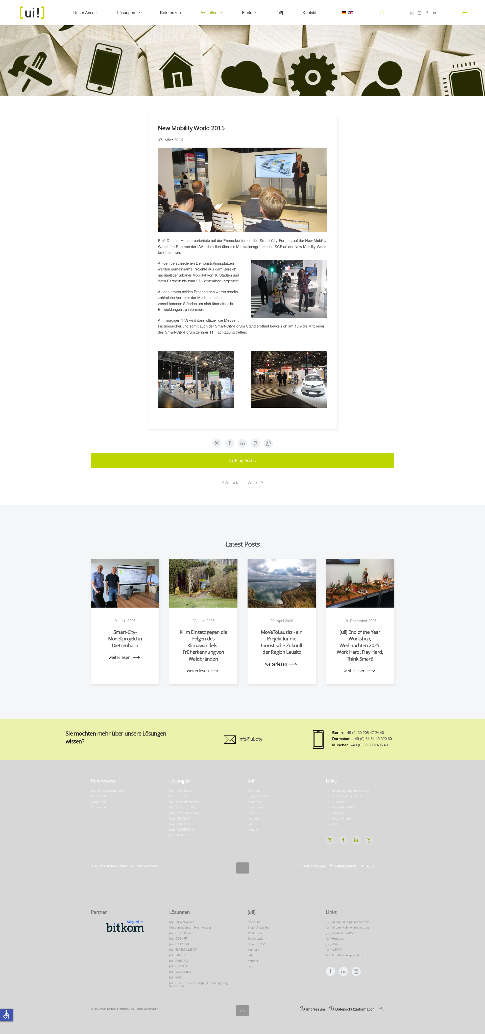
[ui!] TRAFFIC (178, 955)
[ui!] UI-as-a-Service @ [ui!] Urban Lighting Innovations (198, 984)
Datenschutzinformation (354, 1009)
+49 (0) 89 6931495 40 (369, 744)
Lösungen (179, 780)
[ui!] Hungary (335, 813)
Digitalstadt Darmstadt (107, 790)
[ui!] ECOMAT (335, 802)
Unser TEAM (256, 813)
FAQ (250, 824)
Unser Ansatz (85, 12)
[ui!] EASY (176, 977)
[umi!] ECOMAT (180, 818)
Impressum (315, 865)
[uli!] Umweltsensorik (184, 802)
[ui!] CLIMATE (178, 966)
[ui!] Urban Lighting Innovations (348, 790)
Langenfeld (99, 802)
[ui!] (280, 12)
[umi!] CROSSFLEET (182, 824)
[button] (382, 13)
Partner (99, 912)
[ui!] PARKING (178, 961)
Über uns (254, 790)
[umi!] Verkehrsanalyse (185, 813)
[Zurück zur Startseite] (32, 13)
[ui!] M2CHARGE (180, 972)
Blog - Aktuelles (258, 796)
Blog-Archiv (245, 460)
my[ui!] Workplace (182, 922)
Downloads (255, 807)
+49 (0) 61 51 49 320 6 (371, 738)
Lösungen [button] (126, 12)
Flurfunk (249, 12)
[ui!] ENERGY (178, 835)
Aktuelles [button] (209, 12)
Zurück (231, 482)
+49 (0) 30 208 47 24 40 (364, 732)
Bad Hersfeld (100, 796)
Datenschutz (345, 865)
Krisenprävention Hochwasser (190, 927)
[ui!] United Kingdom (340, 818)
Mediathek (255, 802)
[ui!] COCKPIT (178, 796)
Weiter (254, 482)
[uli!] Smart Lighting (183, 807)
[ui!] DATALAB (179, 944)
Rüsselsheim (100, 807)
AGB (370, 865)
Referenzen (170, 12)
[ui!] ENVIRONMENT (183, 949)
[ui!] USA (332, 824)
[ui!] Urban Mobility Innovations (348, 796)
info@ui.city (250, 739)
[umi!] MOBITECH (181, 829)
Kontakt (309, 12)
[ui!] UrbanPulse (180, 790)
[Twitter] (216, 443)
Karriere (253, 818)
